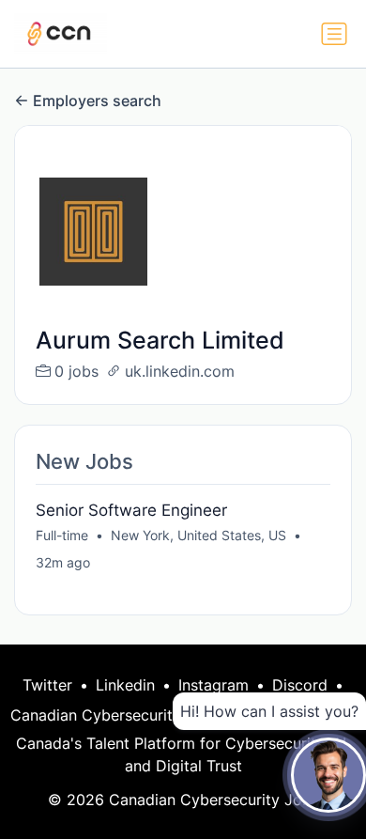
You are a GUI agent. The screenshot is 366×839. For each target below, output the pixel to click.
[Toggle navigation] (334, 34)
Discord (300, 685)
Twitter (47, 685)
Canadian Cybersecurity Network (128, 715)
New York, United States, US (198, 535)
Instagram (213, 685)
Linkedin (125, 685)
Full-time (62, 535)
